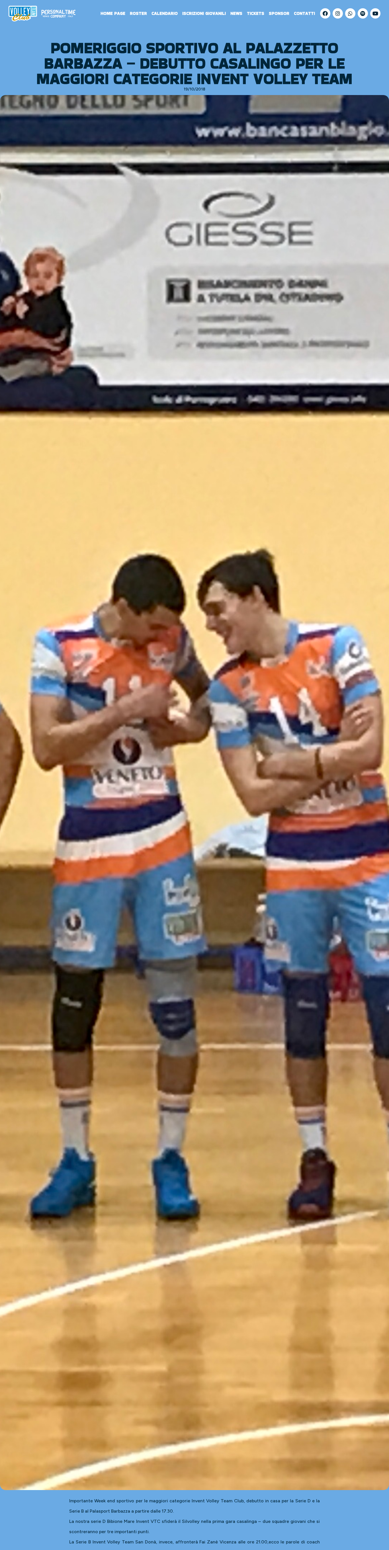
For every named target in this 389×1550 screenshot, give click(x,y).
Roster (138, 13)
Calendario (164, 13)
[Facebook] (325, 13)
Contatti (304, 13)
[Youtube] (375, 13)
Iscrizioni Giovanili (204, 13)
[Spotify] (363, 13)
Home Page (113, 13)
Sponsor (279, 13)
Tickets (255, 13)
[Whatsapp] (350, 13)
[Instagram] (338, 13)
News (236, 13)
